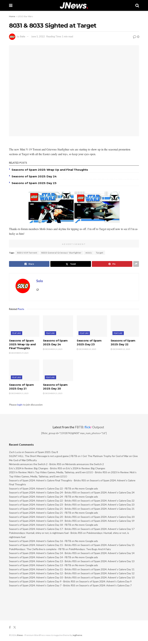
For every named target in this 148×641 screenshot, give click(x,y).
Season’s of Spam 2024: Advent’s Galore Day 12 (107, 573)
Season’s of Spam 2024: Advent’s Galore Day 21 (107, 508)
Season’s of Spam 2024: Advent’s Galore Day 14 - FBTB (40, 557)
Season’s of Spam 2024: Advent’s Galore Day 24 (107, 492)
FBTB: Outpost (89, 427)
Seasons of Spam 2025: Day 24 (34, 176)
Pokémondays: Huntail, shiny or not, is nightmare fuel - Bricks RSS (45, 532)
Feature (16, 333)
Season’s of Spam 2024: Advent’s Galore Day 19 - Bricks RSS (43, 520)
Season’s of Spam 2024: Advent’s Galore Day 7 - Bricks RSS (42, 585)
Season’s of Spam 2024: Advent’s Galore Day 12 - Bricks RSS (43, 573)
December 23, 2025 (87, 349)
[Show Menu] (10, 5)
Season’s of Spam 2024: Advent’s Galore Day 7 (105, 585)
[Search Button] (137, 5)
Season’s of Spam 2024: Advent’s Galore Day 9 (105, 581)
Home (12, 16)
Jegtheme (77, 635)
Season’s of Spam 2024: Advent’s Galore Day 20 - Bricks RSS (43, 516)
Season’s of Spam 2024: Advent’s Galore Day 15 (107, 544)
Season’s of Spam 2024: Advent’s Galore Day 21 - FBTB (40, 512)
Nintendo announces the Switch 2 (84, 464)
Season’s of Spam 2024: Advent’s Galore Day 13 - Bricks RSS (43, 561)
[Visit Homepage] (74, 5)
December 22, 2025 (121, 349)
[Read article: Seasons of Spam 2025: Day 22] (126, 326)
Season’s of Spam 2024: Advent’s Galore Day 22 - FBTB (40, 488)
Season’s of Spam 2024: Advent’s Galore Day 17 (107, 528)
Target (99, 252)
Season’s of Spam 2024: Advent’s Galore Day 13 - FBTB (40, 565)
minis (89, 252)
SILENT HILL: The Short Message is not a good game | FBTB (43, 456)
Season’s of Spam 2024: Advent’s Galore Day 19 (107, 520)
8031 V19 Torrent (27, 252)
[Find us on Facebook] (10, 627)
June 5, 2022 (38, 36)
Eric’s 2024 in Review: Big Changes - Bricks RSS (35, 468)
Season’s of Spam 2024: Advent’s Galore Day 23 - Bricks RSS (43, 504)
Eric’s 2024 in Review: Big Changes (85, 468)
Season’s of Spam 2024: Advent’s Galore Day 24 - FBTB (40, 496)
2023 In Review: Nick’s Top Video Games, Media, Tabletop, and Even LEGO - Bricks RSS (58, 472)
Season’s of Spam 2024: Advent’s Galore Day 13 (107, 561)
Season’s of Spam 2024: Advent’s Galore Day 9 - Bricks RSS (42, 581)
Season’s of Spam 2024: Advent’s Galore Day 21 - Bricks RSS (43, 508)
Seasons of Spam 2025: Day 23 (34, 183)
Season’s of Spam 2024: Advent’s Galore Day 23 (107, 504)
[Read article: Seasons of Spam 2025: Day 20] (58, 370)
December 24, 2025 (53, 349)
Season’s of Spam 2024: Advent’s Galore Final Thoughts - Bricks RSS (47, 480)
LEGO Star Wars (25, 16)
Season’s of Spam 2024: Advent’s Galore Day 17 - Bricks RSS (43, 528)
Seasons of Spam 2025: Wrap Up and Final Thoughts (50, 169)
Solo (22, 36)
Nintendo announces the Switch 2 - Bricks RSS (35, 464)
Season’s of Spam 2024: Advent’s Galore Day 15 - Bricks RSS (43, 544)
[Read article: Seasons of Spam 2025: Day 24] (58, 326)
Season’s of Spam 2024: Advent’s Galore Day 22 (107, 500)
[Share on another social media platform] (136, 264)
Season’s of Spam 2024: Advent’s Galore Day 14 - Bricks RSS (43, 553)
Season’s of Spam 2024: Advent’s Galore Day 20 (107, 516)
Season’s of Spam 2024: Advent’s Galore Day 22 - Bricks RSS (43, 500)
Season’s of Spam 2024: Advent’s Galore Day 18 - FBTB (40, 524)
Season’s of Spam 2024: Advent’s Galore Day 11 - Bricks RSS (43, 569)
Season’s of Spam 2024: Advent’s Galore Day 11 (107, 569)
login (20, 404)
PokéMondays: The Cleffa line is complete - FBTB (37, 549)
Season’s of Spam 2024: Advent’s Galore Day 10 (107, 577)
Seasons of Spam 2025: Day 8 (41, 452)
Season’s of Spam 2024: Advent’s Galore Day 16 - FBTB (40, 540)
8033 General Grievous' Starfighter (61, 252)
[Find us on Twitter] (14, 627)
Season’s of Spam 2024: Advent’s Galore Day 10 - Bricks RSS (43, 577)
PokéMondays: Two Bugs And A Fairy (90, 549)
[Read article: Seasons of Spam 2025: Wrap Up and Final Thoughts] (24, 326)
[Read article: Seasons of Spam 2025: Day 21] (24, 370)
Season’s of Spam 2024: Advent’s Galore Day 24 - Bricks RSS (43, 492)
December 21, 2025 (20, 393)
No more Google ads (86, 488)
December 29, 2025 (20, 353)
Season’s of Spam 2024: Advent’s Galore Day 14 (107, 553)
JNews (20, 635)
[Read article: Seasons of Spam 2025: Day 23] (92, 326)
